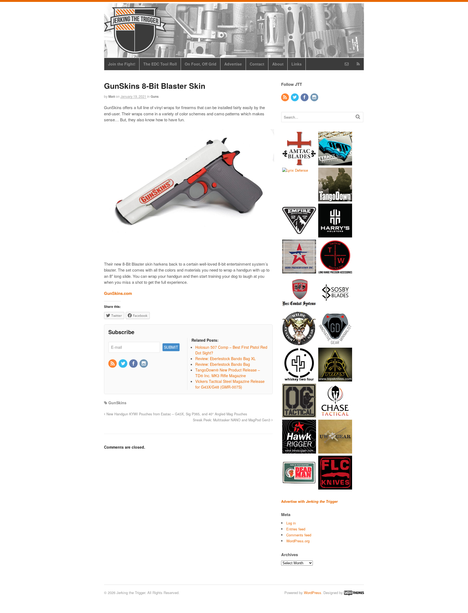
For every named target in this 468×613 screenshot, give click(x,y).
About (278, 64)
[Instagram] (144, 363)
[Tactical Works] (335, 270)
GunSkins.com (118, 293)
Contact (257, 64)
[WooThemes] (354, 592)
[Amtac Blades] (299, 162)
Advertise (233, 64)
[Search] (358, 116)
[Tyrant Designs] (335, 162)
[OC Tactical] (299, 414)
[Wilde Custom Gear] (299, 342)
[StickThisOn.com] (299, 486)
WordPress (312, 592)
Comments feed (298, 534)
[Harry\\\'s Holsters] (335, 234)
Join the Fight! (121, 64)
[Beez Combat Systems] (299, 306)
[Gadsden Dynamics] (335, 342)
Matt (111, 96)
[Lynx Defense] (295, 170)
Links (296, 64)
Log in (291, 523)
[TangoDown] (335, 198)
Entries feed (295, 529)
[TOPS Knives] (335, 378)
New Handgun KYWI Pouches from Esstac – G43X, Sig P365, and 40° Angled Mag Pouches (176, 414)
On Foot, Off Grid (200, 64)
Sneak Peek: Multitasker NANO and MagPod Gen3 (232, 420)
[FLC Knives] (335, 486)
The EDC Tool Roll (160, 64)
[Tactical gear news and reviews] (135, 50)
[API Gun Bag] (299, 270)
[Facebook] (133, 363)
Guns (155, 96)
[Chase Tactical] (335, 414)
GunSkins (117, 402)
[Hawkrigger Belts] (299, 450)
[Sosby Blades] (335, 306)
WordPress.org (298, 540)
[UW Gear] (335, 450)
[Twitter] (123, 363)
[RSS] (113, 363)
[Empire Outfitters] (299, 234)
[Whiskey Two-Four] (299, 378)
